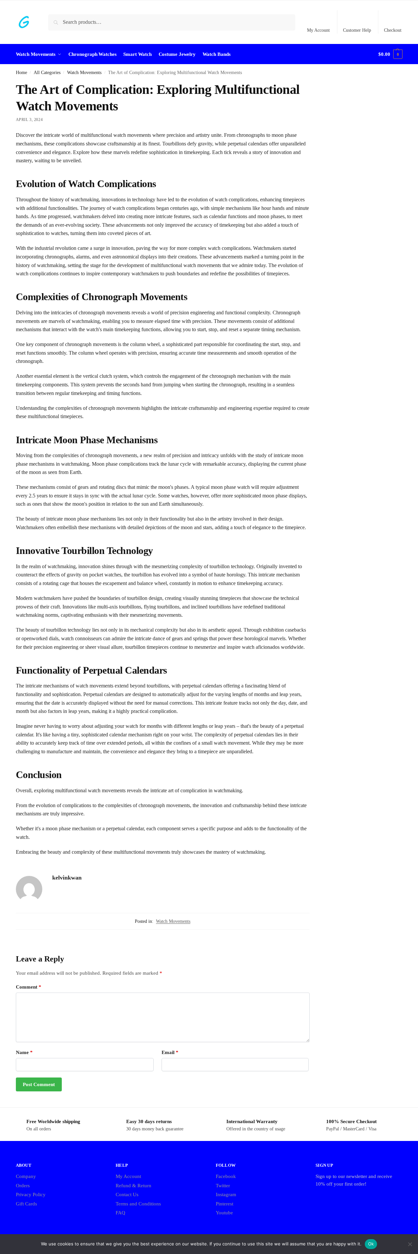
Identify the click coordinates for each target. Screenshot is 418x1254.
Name (24, 1052)
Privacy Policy (31, 1194)
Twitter (223, 1185)
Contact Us (127, 1194)
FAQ (120, 1212)
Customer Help (357, 30)
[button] (390, 54)
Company (26, 1176)
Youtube (224, 1212)
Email (170, 1052)
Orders (23, 1185)
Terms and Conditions (138, 1203)
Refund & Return (133, 1185)
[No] (409, 1244)
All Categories (47, 72)
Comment (28, 987)
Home (21, 72)
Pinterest (224, 1203)
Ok (371, 1243)
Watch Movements (84, 72)
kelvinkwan (67, 877)
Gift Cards (26, 1203)
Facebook (226, 1176)
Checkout (392, 30)
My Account (318, 30)
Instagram (226, 1194)
